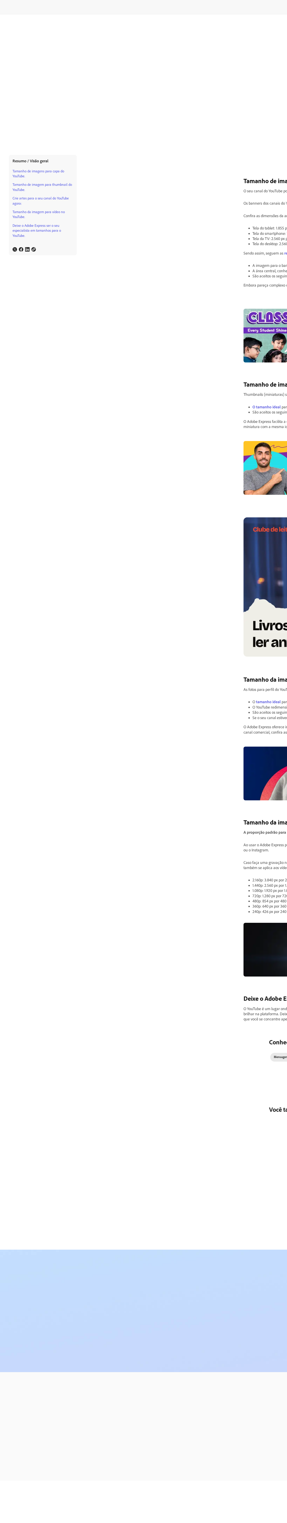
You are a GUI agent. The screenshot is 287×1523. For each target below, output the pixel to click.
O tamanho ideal (266, 407)
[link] (15, 249)
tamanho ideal (268, 701)
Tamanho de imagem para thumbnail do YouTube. (42, 187)
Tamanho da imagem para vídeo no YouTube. (39, 214)
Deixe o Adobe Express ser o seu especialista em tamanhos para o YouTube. (37, 230)
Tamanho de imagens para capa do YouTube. (38, 173)
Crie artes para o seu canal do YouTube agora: (41, 200)
